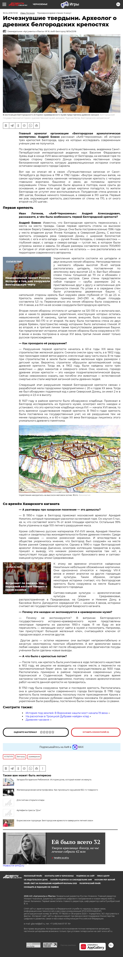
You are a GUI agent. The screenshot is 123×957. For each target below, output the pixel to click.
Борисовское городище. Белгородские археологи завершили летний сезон (55, 820)
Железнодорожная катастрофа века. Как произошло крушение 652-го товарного (57, 790)
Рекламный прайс (33, 876)
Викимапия (84, 495)
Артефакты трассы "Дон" (29, 810)
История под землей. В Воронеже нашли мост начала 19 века (67, 713)
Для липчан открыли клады (30, 800)
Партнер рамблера (68, 945)
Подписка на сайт (85, 876)
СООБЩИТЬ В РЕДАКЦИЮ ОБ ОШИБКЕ (41, 887)
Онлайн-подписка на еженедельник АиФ (71, 880)
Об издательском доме (36, 880)
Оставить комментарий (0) (96, 732)
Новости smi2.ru (13, 865)
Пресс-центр (103, 876)
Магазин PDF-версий (104, 880)
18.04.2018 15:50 (10, 13)
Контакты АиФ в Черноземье (59, 876)
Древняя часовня (37, 719)
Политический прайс (90, 883)
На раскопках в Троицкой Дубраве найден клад (57, 716)
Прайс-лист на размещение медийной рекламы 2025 (50, 883)
